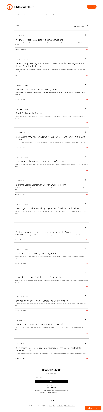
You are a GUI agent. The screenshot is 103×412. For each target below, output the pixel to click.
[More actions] (86, 35)
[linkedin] (51, 400)
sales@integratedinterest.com (51, 385)
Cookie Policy (60, 406)
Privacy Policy (52, 406)
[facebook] (49, 400)
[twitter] (54, 400)
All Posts (16, 25)
